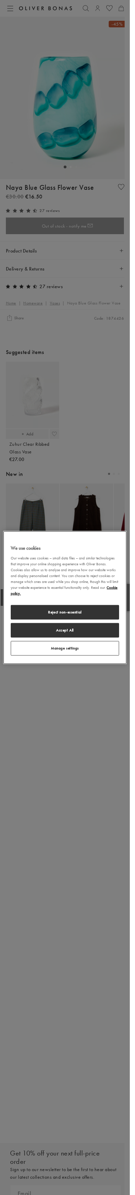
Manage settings (65, 647)
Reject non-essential (64, 612)
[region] (64, 597)
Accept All (65, 630)
